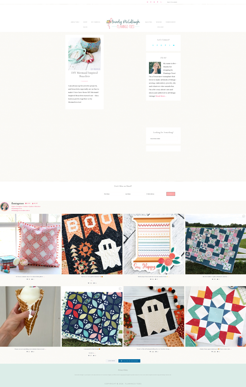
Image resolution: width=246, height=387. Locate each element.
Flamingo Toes (123, 23)
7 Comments (84, 81)
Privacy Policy (123, 370)
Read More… (161, 96)
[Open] (30, 244)
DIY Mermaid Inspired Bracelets (84, 74)
